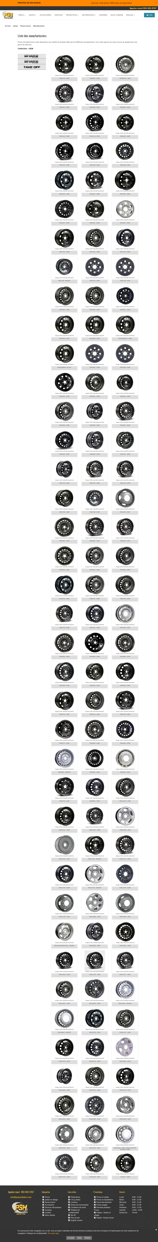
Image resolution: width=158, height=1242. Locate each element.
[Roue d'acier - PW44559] (64, 671)
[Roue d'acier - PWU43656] (95, 989)
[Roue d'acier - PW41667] (125, 209)
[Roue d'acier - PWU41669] (125, 816)
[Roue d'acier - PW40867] (95, 64)
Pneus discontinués (103, 1202)
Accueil (8, 26)
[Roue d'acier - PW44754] (95, 700)
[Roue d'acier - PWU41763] (64, 874)
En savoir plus (53, 1233)
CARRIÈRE (103, 15)
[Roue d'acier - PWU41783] (125, 874)
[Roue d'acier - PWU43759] (64, 1047)
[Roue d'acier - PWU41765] (95, 874)
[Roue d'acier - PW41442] (64, 122)
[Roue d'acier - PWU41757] (125, 845)
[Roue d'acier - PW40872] (64, 93)
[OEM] (30, 56)
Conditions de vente (78, 1207)
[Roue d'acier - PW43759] (64, 614)
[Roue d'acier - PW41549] (125, 151)
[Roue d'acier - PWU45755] (64, 1163)
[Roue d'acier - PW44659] (125, 671)
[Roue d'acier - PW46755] (64, 787)
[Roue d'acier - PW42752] (64, 469)
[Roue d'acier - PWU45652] (95, 1134)
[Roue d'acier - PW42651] (125, 411)
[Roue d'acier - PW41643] (125, 180)
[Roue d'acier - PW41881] (95, 353)
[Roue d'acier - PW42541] (95, 382)
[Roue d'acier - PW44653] (95, 671)
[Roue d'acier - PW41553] (64, 180)
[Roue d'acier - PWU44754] (95, 1076)
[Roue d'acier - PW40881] (125, 93)
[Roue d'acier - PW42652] (64, 440)
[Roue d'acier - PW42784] (125, 498)
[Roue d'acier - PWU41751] (64, 845)
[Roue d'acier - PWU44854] (64, 1105)
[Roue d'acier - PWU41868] (95, 903)
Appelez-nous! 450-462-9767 (143, 8)
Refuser (88, 1238)
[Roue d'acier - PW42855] (95, 527)
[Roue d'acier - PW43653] (125, 527)
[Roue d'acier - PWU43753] (95, 1018)
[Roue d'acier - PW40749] (64, 64)
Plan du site (75, 1218)
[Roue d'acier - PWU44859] (95, 1105)
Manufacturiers (38, 26)
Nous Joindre (49, 1215)
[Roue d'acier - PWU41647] (64, 816)
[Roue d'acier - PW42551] (125, 382)
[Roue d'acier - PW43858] (95, 643)
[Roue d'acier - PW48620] (95, 787)
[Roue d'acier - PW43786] (125, 614)
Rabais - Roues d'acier (105, 1218)
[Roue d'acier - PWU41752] (95, 845)
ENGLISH (130, 15)
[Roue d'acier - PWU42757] (125, 960)
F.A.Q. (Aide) (75, 1200)
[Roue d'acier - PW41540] (125, 122)
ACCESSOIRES (45, 15)
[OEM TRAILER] (30, 61)
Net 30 (73, 1215)
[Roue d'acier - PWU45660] (125, 1134)
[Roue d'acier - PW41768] (64, 267)
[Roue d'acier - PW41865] (64, 325)
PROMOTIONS (72, 15)
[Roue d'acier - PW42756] (125, 469)
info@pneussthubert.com (21, 1197)
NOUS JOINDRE (117, 15)
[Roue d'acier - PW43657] (95, 556)
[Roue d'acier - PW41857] (125, 296)
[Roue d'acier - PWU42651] (125, 932)
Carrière (47, 1213)
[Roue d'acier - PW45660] (125, 758)
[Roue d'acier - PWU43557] (64, 989)
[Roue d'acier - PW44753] (64, 700)
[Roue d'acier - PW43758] (125, 585)
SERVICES (59, 15)
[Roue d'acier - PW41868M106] (125, 325)
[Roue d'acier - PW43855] (64, 643)
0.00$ (150, 15)
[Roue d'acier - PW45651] (95, 758)
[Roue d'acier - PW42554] (95, 411)
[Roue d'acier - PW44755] (125, 700)
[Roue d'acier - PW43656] (64, 556)
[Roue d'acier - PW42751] (125, 440)
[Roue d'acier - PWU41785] (64, 903)
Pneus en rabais (102, 1197)
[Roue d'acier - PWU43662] (125, 989)
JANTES (32, 15)
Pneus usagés (101, 1205)
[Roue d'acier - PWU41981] (125, 903)
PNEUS (21, 15)
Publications (75, 1197)
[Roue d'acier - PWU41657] (95, 816)
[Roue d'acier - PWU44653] (64, 1076)
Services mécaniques (52, 1207)
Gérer (79, 1238)
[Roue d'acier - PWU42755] (95, 960)
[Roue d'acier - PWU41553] (125, 787)
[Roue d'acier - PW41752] (64, 238)
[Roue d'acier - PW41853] (64, 296)
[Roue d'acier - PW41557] (95, 180)
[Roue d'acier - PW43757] (95, 585)
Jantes (15, 26)
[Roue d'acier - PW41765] (125, 238)
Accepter (70, 1238)
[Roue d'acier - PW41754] (95, 238)
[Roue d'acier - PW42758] (64, 498)
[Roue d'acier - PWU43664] (64, 1018)
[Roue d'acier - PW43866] (125, 643)
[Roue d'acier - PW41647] (64, 209)
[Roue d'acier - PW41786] (125, 267)
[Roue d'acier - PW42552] (64, 411)
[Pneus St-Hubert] (8, 15)
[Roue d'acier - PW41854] (95, 296)
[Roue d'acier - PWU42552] (95, 932)
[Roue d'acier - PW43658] (125, 556)
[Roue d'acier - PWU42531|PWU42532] (64, 932)
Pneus (47, 1197)
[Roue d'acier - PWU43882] (125, 1047)
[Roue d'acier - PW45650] (64, 758)
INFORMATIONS (88, 15)
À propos (48, 1210)
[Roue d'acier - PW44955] (125, 729)
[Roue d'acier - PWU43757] (125, 1018)
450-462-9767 (27, 1192)
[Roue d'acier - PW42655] (95, 440)
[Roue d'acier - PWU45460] (64, 1134)
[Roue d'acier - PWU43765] (95, 1047)
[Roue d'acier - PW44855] (95, 729)
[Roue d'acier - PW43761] (95, 614)
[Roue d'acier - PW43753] (64, 585)
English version (76, 1220)
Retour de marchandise (79, 1205)
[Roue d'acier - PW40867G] (125, 64)
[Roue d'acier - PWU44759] (125, 1076)
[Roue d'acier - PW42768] (95, 498)
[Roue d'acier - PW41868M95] (64, 353)
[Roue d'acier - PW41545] (64, 151)
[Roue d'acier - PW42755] (95, 469)
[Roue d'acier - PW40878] (95, 93)
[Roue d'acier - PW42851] (64, 527)
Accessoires (49, 1205)
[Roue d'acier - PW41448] (95, 122)
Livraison (74, 1202)
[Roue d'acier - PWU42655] (64, 960)
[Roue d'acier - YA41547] (125, 1163)
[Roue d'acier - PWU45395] (125, 1105)
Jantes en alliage (51, 1200)
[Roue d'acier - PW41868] (95, 325)
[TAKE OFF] (30, 67)
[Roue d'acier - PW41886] (125, 353)
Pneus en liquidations (104, 1200)
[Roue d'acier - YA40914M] (95, 1163)
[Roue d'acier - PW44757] (64, 729)
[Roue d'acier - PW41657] (95, 209)
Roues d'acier (25, 26)
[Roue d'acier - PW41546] (95, 151)
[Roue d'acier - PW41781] (95, 267)
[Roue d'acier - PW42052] (64, 382)
